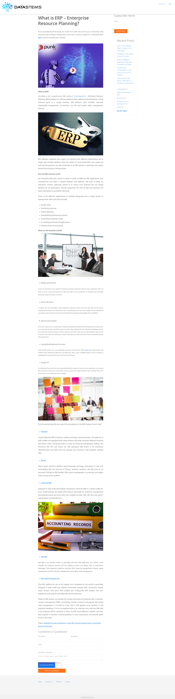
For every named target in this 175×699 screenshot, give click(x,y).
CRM (86, 350)
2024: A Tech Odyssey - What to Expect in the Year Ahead (124, 48)
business (121, 98)
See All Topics (122, 111)
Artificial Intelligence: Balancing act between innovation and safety (124, 62)
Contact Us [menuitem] (162, 4)
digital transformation (83, 623)
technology (122, 89)
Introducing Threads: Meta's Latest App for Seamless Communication (125, 80)
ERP (39, 37)
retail (69, 623)
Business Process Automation (55, 623)
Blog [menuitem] (170, 4)
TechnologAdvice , (70, 102)
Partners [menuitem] (59, 682)
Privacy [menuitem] (67, 682)
